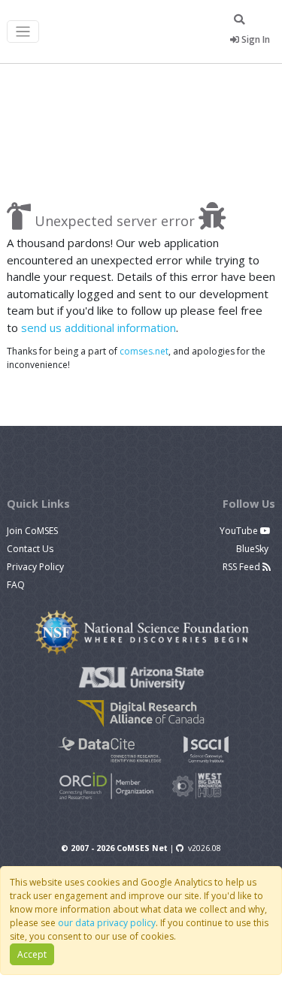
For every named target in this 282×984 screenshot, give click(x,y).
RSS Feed (242, 566)
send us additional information (98, 327)
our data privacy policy (107, 922)
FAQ (16, 584)
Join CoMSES (32, 530)
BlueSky (253, 548)
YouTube (240, 530)
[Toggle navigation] (23, 32)
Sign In (254, 39)
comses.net (144, 351)
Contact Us (30, 548)
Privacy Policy (35, 566)
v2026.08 (204, 848)
